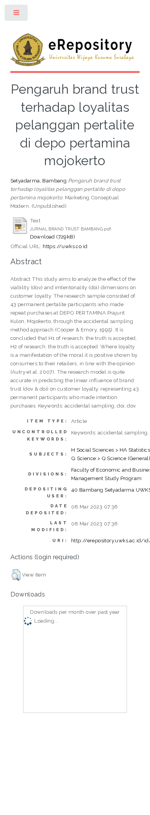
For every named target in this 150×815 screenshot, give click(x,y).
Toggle (16, 14)
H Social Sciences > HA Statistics (110, 450)
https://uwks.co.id (65, 246)
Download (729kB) (52, 237)
